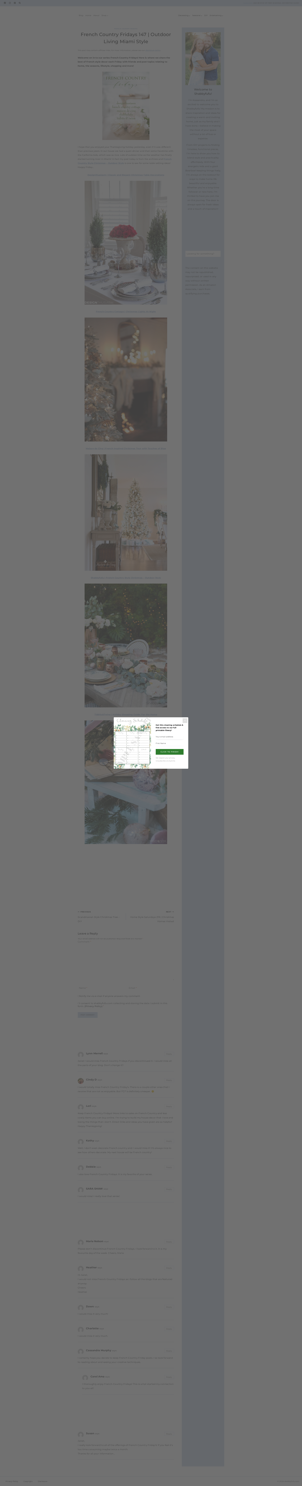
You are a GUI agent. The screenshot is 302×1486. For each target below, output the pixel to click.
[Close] (185, 720)
